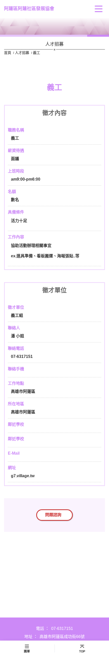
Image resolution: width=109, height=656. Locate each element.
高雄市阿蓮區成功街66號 (62, 636)
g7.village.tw (22, 476)
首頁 (8, 53)
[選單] (98, 9)
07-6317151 (62, 628)
